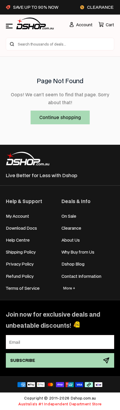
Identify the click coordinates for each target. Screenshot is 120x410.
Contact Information (81, 276)
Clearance (71, 228)
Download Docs (21, 228)
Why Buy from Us (77, 252)
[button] (106, 24)
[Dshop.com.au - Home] (28, 158)
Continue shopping (60, 117)
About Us (70, 240)
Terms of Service (23, 288)
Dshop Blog (72, 264)
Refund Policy (19, 276)
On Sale (68, 216)
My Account (17, 216)
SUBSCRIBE (22, 360)
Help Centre (18, 240)
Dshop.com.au (83, 398)
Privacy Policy (19, 264)
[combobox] (60, 44)
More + (69, 288)
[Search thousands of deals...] (12, 44)
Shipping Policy (21, 252)
